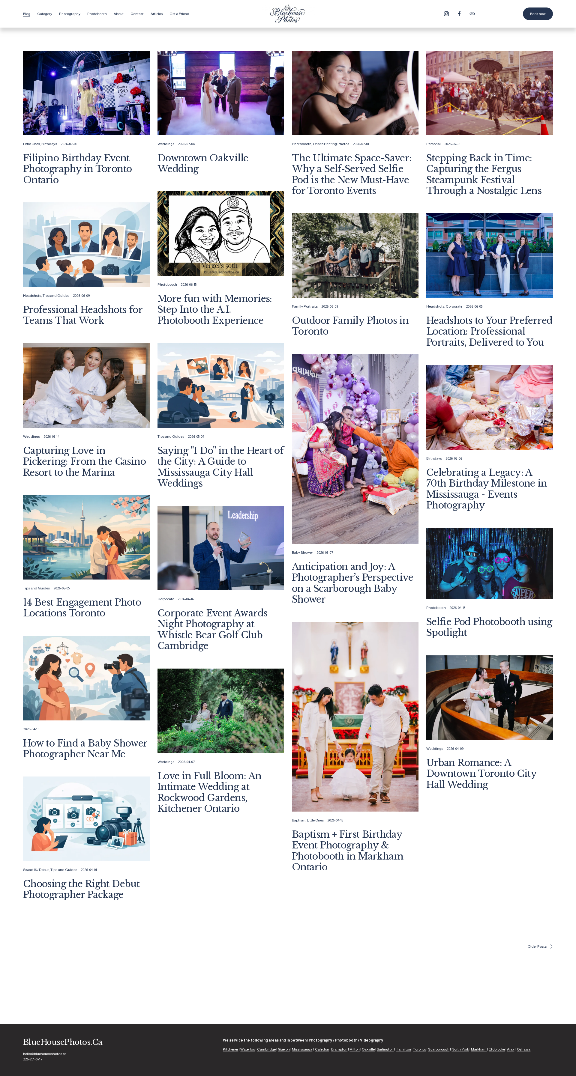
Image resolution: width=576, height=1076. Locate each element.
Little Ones (31, 144)
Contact (137, 14)
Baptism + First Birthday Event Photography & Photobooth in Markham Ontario (347, 851)
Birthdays (49, 144)
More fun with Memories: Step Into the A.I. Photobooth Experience (215, 309)
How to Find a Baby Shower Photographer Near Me (85, 749)
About (119, 14)
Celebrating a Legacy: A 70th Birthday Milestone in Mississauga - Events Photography (486, 489)
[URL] (472, 14)
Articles (157, 14)
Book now (538, 14)
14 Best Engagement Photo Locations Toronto (82, 608)
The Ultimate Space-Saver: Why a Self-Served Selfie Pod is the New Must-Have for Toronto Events (352, 174)
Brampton (339, 1049)
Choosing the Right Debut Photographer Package (81, 889)
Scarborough (438, 1049)
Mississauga (302, 1049)
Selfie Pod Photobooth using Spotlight (489, 627)
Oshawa (523, 1049)
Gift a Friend (179, 14)
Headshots (32, 296)
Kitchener (230, 1049)
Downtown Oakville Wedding (203, 163)
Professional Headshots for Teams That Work (82, 315)
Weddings (166, 144)
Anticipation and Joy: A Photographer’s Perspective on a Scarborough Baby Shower (352, 583)
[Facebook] (459, 14)
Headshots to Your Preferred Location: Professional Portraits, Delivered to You (489, 331)
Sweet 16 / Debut (36, 870)
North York (460, 1049)
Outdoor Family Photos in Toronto (350, 326)
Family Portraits (305, 306)
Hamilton (403, 1049)
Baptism (298, 820)
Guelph (284, 1049)
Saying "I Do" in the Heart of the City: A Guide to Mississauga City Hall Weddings (221, 467)
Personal (433, 144)
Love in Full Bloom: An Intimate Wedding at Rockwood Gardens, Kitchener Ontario (210, 792)
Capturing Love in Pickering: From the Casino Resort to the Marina (84, 461)
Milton (355, 1049)
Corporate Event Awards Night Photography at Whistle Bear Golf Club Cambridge (213, 629)
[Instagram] (446, 14)
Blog (26, 14)
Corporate (454, 306)
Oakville (368, 1049)
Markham (479, 1049)
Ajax (510, 1049)
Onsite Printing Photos (331, 144)
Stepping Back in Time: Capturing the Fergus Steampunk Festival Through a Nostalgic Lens (484, 174)
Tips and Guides (56, 296)
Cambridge (266, 1049)
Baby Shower (302, 552)
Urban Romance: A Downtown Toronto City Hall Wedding (481, 773)
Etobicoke (497, 1049)
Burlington (385, 1049)
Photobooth (301, 144)
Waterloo (247, 1049)
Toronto (419, 1049)
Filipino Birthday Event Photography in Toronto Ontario (77, 169)
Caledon (322, 1049)
